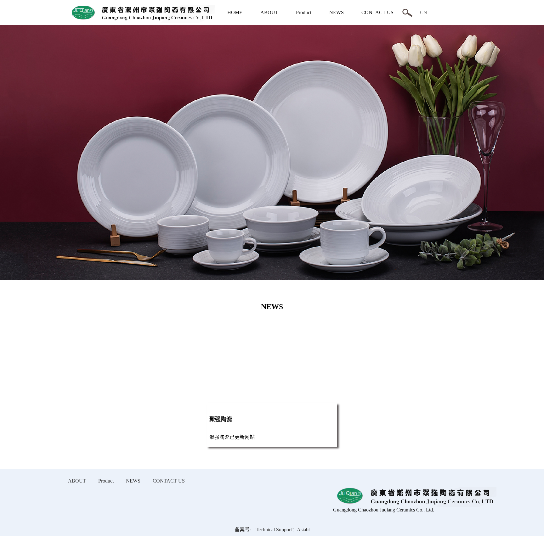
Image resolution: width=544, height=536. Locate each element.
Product (303, 12)
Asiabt (303, 529)
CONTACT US (377, 12)
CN (423, 12)
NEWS (336, 12)
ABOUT (269, 12)
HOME (234, 12)
